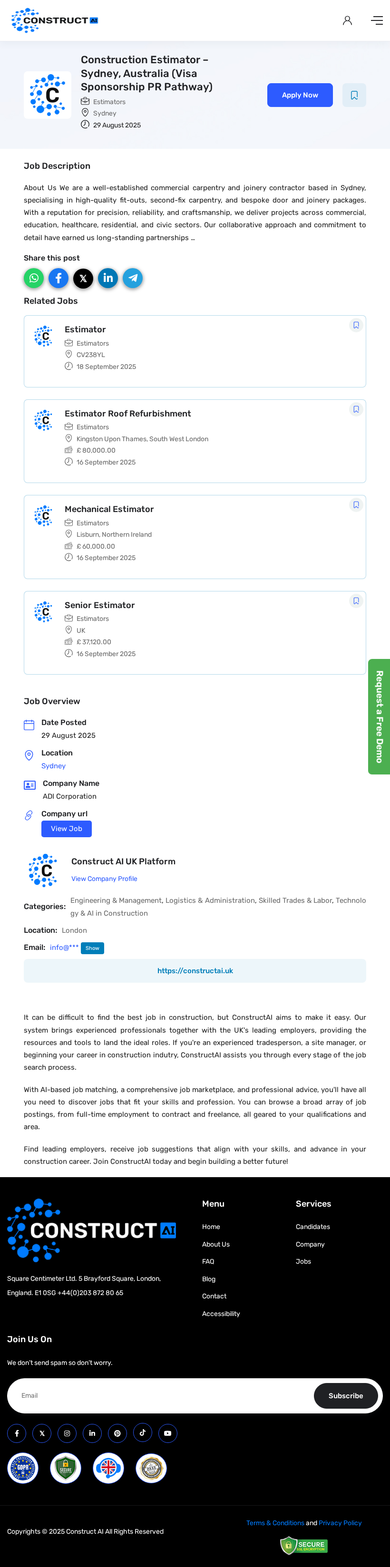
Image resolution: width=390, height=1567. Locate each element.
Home (211, 1227)
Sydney (105, 113)
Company (310, 1244)
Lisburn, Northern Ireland (114, 535)
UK (81, 631)
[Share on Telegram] (133, 278)
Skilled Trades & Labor (295, 900)
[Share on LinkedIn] (108, 278)
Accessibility (221, 1314)
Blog (208, 1279)
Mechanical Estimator (109, 509)
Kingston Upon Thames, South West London (142, 439)
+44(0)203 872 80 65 (90, 1293)
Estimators (109, 102)
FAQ (208, 1261)
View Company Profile (104, 879)
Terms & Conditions (275, 1523)
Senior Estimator (100, 605)
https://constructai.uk (195, 971)
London (74, 930)
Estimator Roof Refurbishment (128, 413)
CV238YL (91, 355)
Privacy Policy (340, 1523)
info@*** (65, 947)
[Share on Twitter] (83, 279)
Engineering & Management (116, 900)
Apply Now (300, 95)
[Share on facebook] (58, 278)
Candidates (313, 1227)
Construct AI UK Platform (123, 861)
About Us (216, 1244)
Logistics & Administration (210, 900)
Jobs (303, 1261)
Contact (214, 1296)
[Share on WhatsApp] (34, 278)
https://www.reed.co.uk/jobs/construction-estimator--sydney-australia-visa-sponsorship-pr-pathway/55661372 (66, 829)
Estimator (85, 329)
